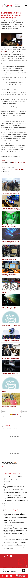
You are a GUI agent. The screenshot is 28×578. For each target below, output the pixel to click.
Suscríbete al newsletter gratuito (9, 466)
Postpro (3, 160)
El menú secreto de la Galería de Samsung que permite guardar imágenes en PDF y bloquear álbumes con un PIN (15, 514)
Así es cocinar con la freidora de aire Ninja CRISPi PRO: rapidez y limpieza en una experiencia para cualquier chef (16, 535)
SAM (24, 162)
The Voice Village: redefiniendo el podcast (12, 495)
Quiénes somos (13, 566)
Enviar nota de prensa (16, 567)
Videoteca (7, 425)
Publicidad (19, 566)
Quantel (3, 52)
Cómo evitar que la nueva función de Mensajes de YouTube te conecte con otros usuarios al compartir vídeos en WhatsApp (14, 547)
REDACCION (5, 159)
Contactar (24, 567)
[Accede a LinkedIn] (7, 576)
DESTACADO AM (22, 159)
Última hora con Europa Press (12, 510)
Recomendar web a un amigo (8, 465)
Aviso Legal (24, 566)
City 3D (16, 162)
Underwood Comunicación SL (9, 571)
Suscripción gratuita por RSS (8, 462)
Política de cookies (5, 566)
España (17, 4)
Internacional (19, 8)
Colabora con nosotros (7, 567)
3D (13, 162)
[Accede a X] (2, 576)
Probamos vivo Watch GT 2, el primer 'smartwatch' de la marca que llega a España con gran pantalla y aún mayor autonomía (16, 539)
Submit (20, 411)
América (17, 6)
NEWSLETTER (19, 169)
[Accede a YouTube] (11, 576)
